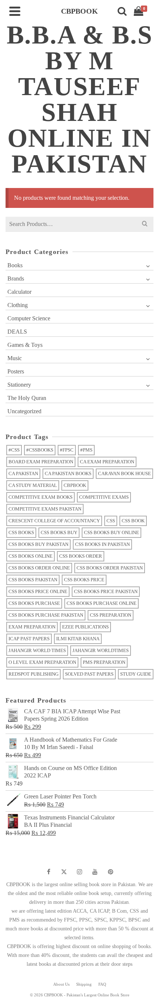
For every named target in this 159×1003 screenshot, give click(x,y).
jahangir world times (37, 650)
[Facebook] (48, 872)
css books (21, 532)
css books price (84, 579)
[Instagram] (79, 872)
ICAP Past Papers (29, 638)
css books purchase (34, 603)
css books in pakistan (102, 544)
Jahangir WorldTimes (100, 650)
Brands (15, 278)
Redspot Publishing (33, 674)
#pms (86, 450)
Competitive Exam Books (40, 497)
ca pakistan (23, 473)
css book (133, 520)
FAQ (102, 984)
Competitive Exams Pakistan (45, 509)
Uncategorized (24, 411)
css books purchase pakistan (46, 615)
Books (15, 265)
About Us (61, 984)
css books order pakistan (110, 568)
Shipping (84, 984)
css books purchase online (101, 603)
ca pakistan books (68, 473)
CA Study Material (33, 485)
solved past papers (89, 674)
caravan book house (124, 473)
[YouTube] (95, 872)
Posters (15, 371)
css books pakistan (33, 579)
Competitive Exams (104, 497)
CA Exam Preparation (107, 461)
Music (14, 358)
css (110, 520)
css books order (80, 556)
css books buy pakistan (38, 544)
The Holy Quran (26, 398)
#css (14, 450)
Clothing (17, 305)
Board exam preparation (41, 461)
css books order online (39, 568)
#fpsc (67, 450)
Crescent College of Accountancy (54, 520)
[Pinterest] (111, 872)
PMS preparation (104, 662)
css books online (31, 556)
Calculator (19, 292)
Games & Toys (25, 345)
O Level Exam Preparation (42, 662)
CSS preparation (110, 615)
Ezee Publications (85, 627)
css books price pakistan (106, 591)
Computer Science (28, 318)
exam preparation (32, 627)
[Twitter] (64, 872)
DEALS (17, 331)
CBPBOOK (75, 485)
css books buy (59, 532)
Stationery (19, 385)
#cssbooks (39, 450)
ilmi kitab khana (77, 638)
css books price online (38, 591)
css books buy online (111, 532)
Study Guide (135, 674)
